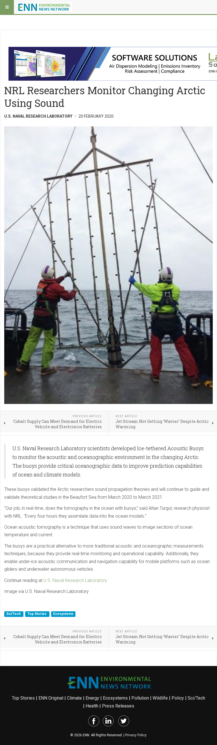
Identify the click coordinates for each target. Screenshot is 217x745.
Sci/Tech (13, 614)
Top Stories (37, 614)
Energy (92, 698)
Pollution (140, 698)
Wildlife (160, 698)
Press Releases (118, 706)
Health (92, 706)
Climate (74, 698)
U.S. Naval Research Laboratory (75, 580)
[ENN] (45, 7)
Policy (178, 698)
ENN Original (50, 698)
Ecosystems (63, 614)
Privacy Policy (136, 735)
